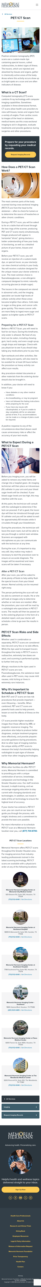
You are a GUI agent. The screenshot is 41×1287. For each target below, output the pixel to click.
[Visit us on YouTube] (21, 1198)
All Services (8, 14)
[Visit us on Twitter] (26, 1198)
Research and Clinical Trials (20, 1226)
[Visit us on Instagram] (30, 1198)
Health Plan (20, 1262)
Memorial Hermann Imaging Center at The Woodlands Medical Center (21, 1077)
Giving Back (20, 1231)
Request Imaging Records (20, 155)
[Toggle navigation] (37, 4)
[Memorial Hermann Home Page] (10, 4)
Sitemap (20, 1276)
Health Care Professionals (20, 1216)
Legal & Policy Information (20, 1241)
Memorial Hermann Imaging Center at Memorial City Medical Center (20, 891)
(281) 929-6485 (14, 1010)
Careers (20, 1267)
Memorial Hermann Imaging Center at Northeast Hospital (20, 928)
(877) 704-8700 (29, 831)
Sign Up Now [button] (20, 1190)
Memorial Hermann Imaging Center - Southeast (20, 1003)
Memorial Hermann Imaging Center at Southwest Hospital (20, 966)
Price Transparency (20, 1257)
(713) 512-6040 (14, 899)
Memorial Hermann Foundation (20, 1251)
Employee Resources (20, 1236)
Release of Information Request (20, 1246)
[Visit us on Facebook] (16, 1198)
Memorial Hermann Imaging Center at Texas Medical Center (20, 1039)
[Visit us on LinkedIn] (11, 1198)
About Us (20, 1221)
